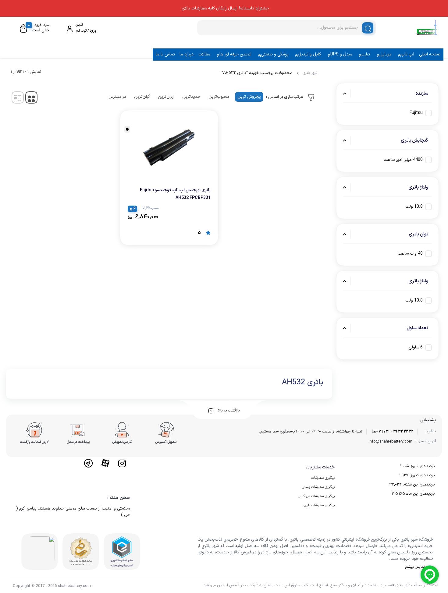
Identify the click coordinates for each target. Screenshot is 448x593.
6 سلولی (416, 347)
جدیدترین (191, 97)
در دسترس (117, 97)
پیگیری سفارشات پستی (318, 487)
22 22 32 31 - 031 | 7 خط (392, 432)
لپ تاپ (407, 54)
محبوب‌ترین (218, 97)
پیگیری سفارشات (323, 478)
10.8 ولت (414, 206)
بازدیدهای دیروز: (421, 475)
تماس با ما (165, 54)
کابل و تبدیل (309, 54)
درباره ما (187, 54)
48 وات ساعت (410, 253)
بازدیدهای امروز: (422, 466)
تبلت (365, 54)
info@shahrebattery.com (390, 442)
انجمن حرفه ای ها (235, 54)
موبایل (385, 54)
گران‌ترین (142, 97)
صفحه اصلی (429, 54)
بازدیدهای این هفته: (418, 485)
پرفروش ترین (249, 97)
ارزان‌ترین (166, 97)
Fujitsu (416, 113)
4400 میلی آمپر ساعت (403, 160)
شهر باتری (309, 73)
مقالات (204, 54)
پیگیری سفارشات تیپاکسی (316, 496)
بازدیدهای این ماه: (420, 494)
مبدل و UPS (341, 54)
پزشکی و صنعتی (275, 54)
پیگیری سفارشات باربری (319, 505)
